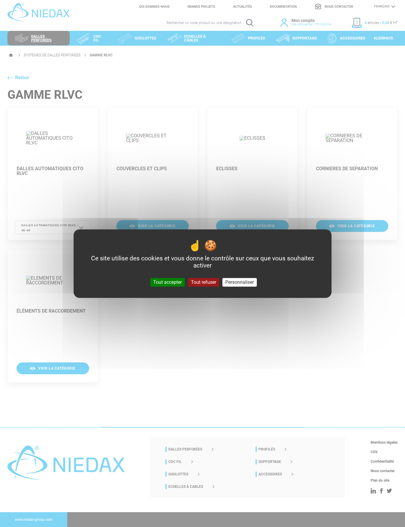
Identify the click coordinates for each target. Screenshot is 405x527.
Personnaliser (239, 282)
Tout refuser (203, 282)
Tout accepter (167, 282)
